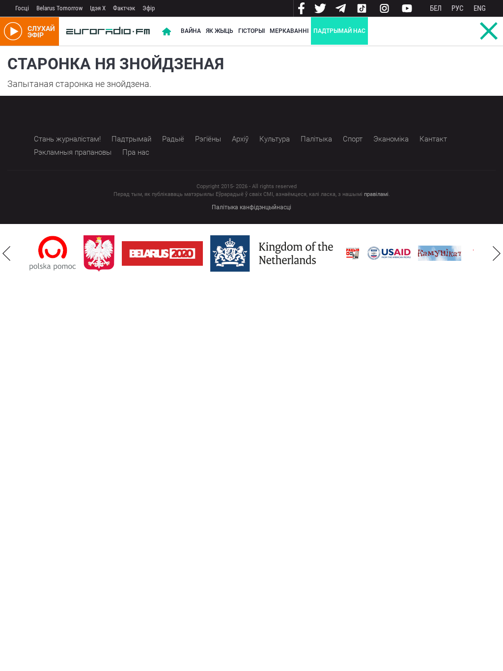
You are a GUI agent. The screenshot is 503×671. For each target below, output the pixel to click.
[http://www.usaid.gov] (389, 253)
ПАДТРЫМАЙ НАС (339, 31)
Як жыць (219, 31)
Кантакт (433, 139)
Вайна (191, 31)
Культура (274, 139)
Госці (22, 8)
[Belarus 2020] (162, 253)
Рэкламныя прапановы (73, 152)
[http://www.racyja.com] (352, 253)
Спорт (353, 139)
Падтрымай (131, 139)
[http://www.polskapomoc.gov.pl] (52, 253)
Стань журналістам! (67, 139)
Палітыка (316, 139)
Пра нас (135, 152)
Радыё (173, 139)
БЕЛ (436, 8)
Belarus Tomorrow (59, 8)
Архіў (240, 139)
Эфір (148, 8)
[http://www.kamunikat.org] (439, 253)
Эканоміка (391, 139)
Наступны (497, 253)
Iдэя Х (98, 8)
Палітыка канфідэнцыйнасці (251, 207)
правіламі (376, 194)
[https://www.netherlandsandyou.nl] (274, 253)
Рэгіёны (208, 139)
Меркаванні (289, 31)
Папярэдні (6, 253)
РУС (457, 8)
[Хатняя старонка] (108, 31)
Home (166, 31)
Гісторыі (251, 31)
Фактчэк (124, 8)
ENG (480, 8)
